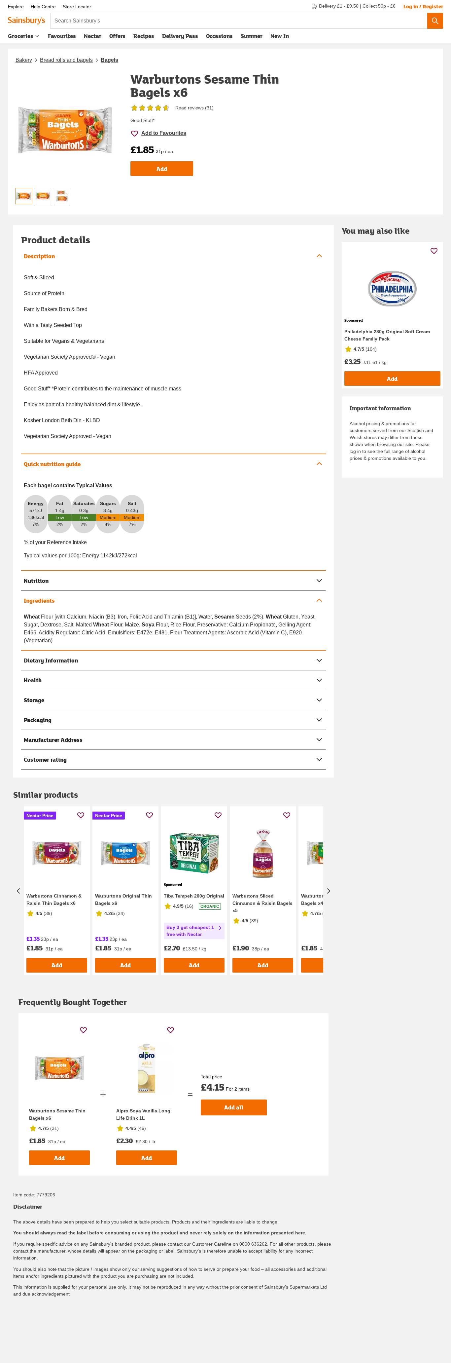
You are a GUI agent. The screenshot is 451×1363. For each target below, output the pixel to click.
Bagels (109, 60)
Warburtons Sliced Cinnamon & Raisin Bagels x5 (262, 903)
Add (161, 169)
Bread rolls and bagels (66, 60)
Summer (251, 36)
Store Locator (77, 6)
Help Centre (43, 6)
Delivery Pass (180, 37)
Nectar (92, 36)
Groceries (20, 36)
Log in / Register (423, 6)
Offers (117, 36)
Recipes (143, 36)
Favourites (62, 36)
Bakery (24, 60)
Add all (233, 1107)
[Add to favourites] (81, 815)
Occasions (219, 36)
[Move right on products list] (328, 890)
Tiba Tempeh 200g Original (194, 896)
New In (279, 36)
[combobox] (239, 21)
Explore (16, 6)
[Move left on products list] (18, 890)
